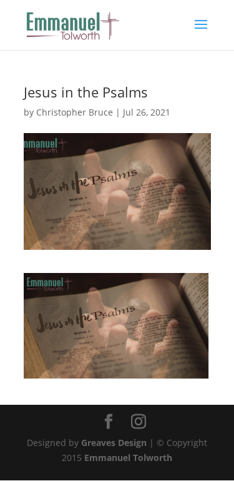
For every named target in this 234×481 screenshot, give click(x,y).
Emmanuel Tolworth (128, 458)
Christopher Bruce (74, 112)
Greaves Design (114, 443)
